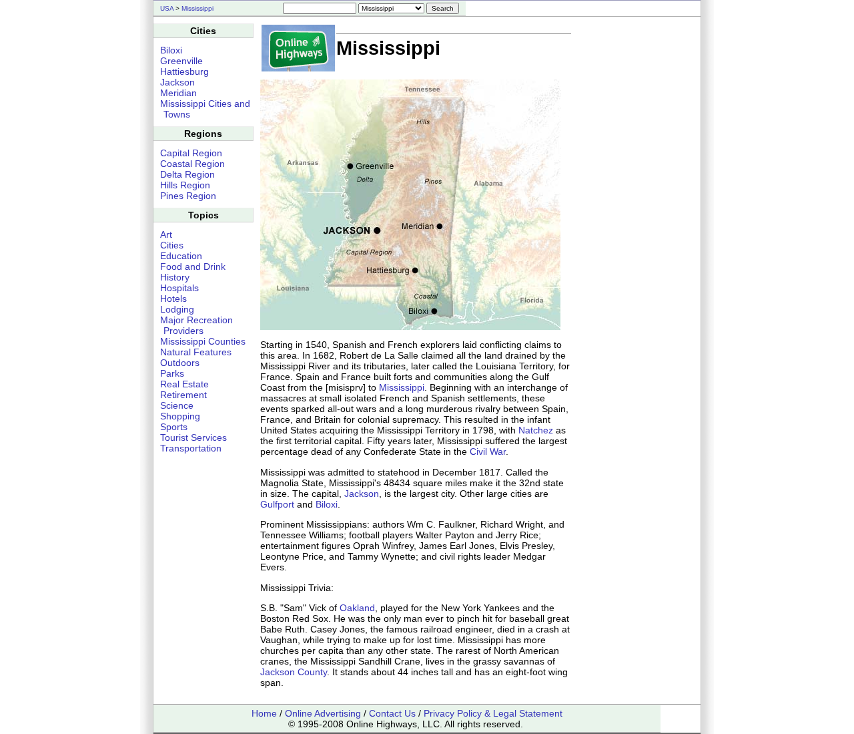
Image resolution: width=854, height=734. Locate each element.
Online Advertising (323, 713)
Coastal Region (192, 163)
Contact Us (392, 713)
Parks (172, 373)
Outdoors (179, 362)
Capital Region (191, 153)
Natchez (535, 430)
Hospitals (179, 288)
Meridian (178, 92)
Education (181, 255)
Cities (171, 245)
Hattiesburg (184, 71)
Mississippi (197, 8)
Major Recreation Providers (196, 325)
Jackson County (293, 672)
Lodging (177, 309)
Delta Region (187, 174)
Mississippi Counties (203, 341)
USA (166, 8)
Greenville (181, 60)
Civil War (488, 451)
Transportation (191, 448)
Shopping (180, 416)
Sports (173, 426)
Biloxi (327, 504)
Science (176, 405)
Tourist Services (193, 437)
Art (166, 234)
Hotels (173, 298)
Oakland (357, 607)
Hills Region (185, 185)
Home (264, 713)
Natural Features (196, 352)
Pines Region (188, 195)
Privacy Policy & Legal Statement (493, 713)
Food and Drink (193, 266)
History (174, 277)
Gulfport (277, 504)
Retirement (183, 394)
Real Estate (184, 384)
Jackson (361, 493)
